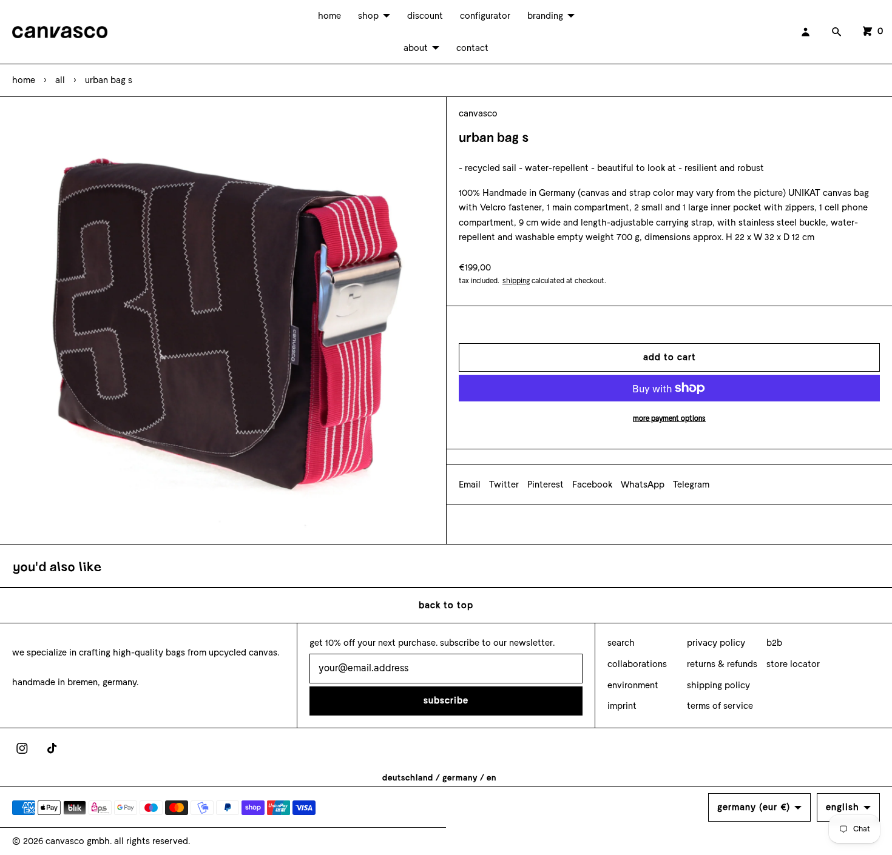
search (621, 642)
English (842, 807)
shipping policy (718, 685)
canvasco (478, 113)
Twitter (504, 484)
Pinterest (545, 484)
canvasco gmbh (78, 841)
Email (470, 484)
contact (472, 47)
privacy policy (716, 642)
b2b (774, 642)
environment (632, 685)
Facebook (592, 484)
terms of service (720, 705)
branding (545, 15)
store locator (793, 664)
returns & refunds (722, 664)
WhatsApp (642, 484)
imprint (622, 705)
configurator (485, 15)
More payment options (669, 418)
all (60, 80)
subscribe (446, 700)
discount (425, 15)
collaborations (637, 664)
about (416, 47)
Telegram (691, 484)
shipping (516, 281)
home (329, 15)
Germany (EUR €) (753, 807)
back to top (446, 605)
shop (368, 15)
